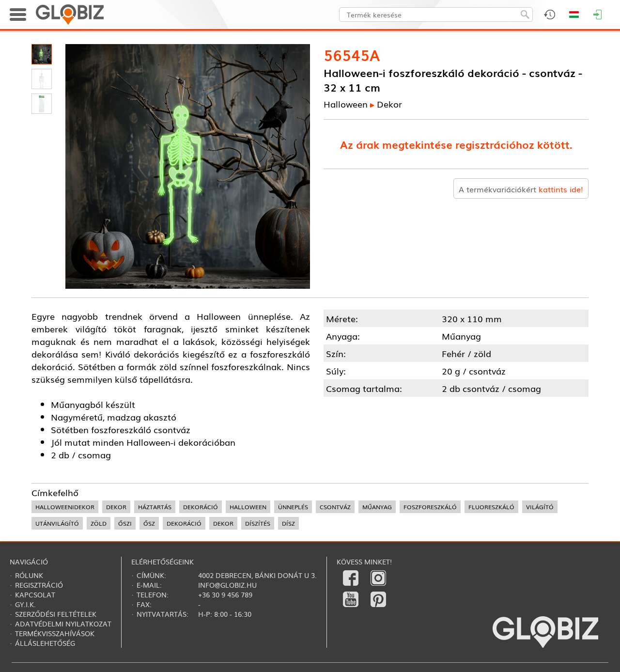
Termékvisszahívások (54, 633)
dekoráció (200, 506)
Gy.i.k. (25, 604)
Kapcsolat (35, 594)
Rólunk (29, 575)
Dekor (389, 103)
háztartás (154, 506)
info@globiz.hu (227, 585)
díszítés (257, 523)
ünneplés (293, 506)
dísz (288, 523)
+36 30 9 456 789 (225, 594)
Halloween (346, 103)
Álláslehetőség (45, 643)
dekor (116, 506)
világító (540, 506)
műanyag (377, 506)
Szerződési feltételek (55, 614)
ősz (149, 523)
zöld (99, 523)
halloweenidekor (64, 506)
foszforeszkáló (430, 506)
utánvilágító (57, 523)
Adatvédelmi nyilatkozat (63, 623)
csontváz (335, 506)
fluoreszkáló (491, 506)
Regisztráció (39, 585)
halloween (248, 506)
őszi (125, 523)
